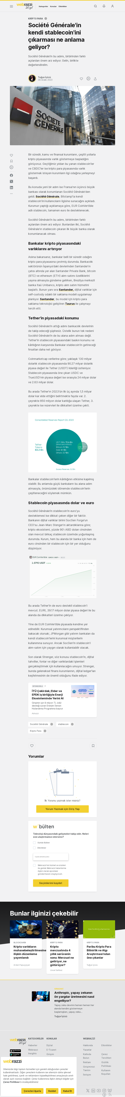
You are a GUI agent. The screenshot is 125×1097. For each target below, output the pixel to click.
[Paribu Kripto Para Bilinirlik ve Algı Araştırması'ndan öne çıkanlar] (99, 929)
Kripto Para (35, 18)
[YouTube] (98, 1090)
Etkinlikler (63, 6)
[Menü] (11, 6)
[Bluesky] (109, 1090)
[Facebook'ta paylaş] (11, 175)
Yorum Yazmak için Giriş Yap (62, 808)
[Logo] (25, 5)
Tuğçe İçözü (92, 965)
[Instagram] (104, 1090)
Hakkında (88, 1045)
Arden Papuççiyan (22, 965)
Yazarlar (87, 1049)
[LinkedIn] (93, 1090)
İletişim (87, 1074)
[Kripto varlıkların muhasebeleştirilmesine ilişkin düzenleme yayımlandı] (26, 929)
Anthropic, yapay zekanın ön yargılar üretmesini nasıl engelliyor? (74, 996)
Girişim (50, 1054)
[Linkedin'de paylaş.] (11, 187)
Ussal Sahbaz (56, 970)
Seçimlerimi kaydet (50, 883)
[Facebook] (104, 1094)
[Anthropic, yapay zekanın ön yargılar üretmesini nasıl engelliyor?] (41, 996)
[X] (87, 1090)
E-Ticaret (51, 1049)
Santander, (66, 289)
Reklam (87, 1062)
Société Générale (47, 196)
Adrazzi (35, 713)
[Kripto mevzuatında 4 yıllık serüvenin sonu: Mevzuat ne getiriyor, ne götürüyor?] (62, 929)
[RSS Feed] (109, 1094)
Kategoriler (43, 6)
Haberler (32, 1045)
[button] (62, 442)
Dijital (49, 1045)
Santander (47, 299)
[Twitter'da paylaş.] (11, 181)
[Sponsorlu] (82, 691)
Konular (53, 6)
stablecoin (63, 724)
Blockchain (20, 942)
